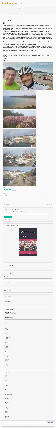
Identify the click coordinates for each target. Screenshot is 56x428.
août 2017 (6, 343)
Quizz (6, 411)
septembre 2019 (7, 332)
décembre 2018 (7, 337)
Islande (6, 390)
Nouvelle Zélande (7, 402)
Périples (6, 407)
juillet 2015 (6, 363)
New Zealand (7, 398)
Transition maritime (8, 300)
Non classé (6, 399)
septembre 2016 (7, 350)
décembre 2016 (7, 346)
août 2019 (6, 333)
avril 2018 (6, 338)
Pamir (6, 404)
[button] (28, 76)
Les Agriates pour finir (8, 301)
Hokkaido (6, 386)
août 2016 (6, 351)
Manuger (6, 312)
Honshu (6, 388)
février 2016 (6, 355)
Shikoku (6, 413)
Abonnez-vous (7, 216)
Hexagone (8, 17)
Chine (6, 381)
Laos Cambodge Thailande (9, 394)
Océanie (6, 403)
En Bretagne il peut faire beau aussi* (15, 316)
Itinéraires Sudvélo (10, 3)
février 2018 (6, 341)
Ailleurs (6, 375)
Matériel (6, 397)
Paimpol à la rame (49, 204)
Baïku (6, 379)
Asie (5, 377)
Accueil (4, 17)
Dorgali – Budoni (12, 312)
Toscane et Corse (7, 416)
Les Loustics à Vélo (8, 395)
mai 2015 (6, 365)
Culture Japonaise (7, 384)
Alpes (6, 376)
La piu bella (6, 302)
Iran (5, 389)
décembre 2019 (7, 330)
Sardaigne (6, 412)
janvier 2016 (7, 356)
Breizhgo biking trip (7, 204)
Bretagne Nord (14, 17)
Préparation (6, 408)
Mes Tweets (6, 276)
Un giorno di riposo (13, 313)
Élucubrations (11, 317)
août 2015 (6, 361)
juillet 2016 (6, 352)
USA (5, 417)
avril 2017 (6, 345)
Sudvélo (6, 415)
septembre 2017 (7, 342)
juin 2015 (6, 364)
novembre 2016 (7, 347)
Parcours (6, 406)
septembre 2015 (7, 360)
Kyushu (6, 393)
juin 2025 (6, 325)
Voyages (6, 420)
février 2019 (6, 334)
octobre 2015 (7, 359)
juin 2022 (6, 329)
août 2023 (6, 328)
